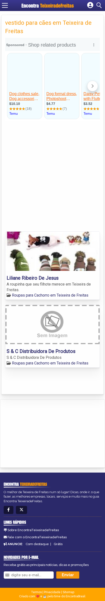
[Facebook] (8, 510)
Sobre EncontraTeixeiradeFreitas (33, 530)
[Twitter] (21, 510)
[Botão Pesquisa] (100, 5)
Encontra (47, 5)
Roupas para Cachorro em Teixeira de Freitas (50, 295)
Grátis (58, 544)
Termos (36, 592)
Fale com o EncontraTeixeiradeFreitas (37, 537)
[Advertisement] (52, 176)
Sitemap (68, 592)
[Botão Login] (90, 5)
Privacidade (52, 592)
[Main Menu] (5, 5)
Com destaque (37, 544)
